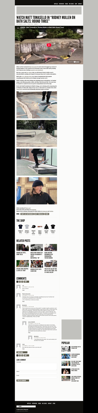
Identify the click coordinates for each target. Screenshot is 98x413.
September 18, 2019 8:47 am (39, 337)
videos (46, 214)
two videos (29, 72)
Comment (18, 362)
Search (17, 406)
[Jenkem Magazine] (26, 3)
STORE (54, 403)
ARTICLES (56, 4)
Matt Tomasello (33, 66)
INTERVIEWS (61, 4)
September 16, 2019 (21, 24)
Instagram (44, 211)
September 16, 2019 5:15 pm (28, 295)
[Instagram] (74, 2)
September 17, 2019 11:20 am (28, 345)
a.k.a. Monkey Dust (27, 76)
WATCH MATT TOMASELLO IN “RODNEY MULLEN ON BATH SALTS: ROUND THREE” (45, 19)
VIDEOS (66, 4)
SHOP (76, 4)
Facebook (33, 209)
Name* (17, 371)
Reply (23, 290)
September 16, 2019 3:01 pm (28, 286)
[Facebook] (70, 2)
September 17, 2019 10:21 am (34, 323)
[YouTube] (77, 2)
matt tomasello (39, 214)
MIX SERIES (71, 4)
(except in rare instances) (36, 70)
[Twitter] (72, 2)
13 (40, 24)
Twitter (51, 211)
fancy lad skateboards (27, 214)
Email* (17, 375)
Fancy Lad (30, 24)
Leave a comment (21, 360)
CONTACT (80, 4)
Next (26, 282)
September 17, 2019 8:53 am (28, 306)
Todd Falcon (19, 89)
